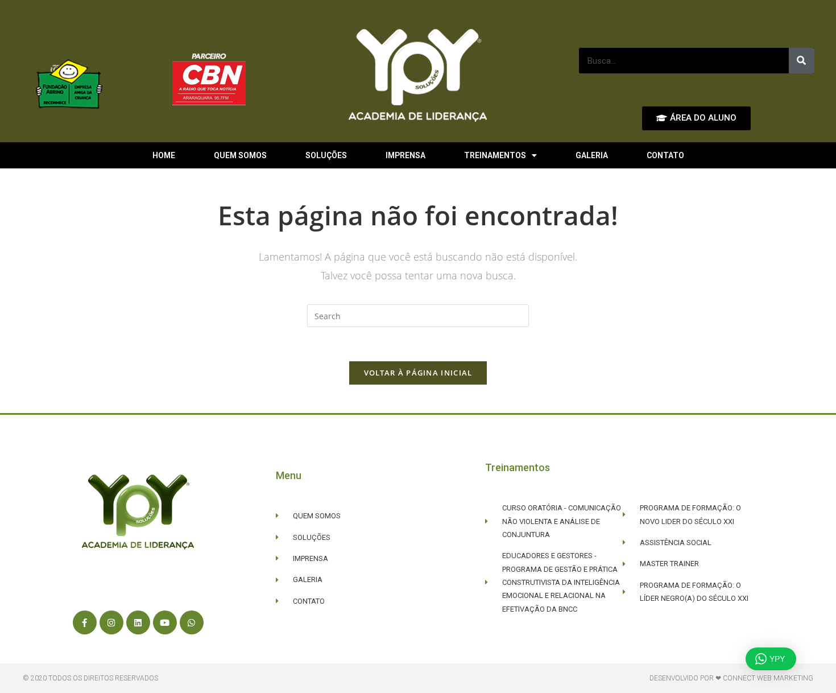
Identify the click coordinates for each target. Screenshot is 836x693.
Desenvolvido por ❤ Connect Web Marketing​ (731, 678)
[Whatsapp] (192, 622)
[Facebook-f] (85, 622)
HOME (163, 155)
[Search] (801, 60)
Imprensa (405, 155)
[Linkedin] (138, 622)
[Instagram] (111, 622)
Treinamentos (495, 155)
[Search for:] (418, 315)
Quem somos (240, 155)
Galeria (592, 155)
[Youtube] (165, 622)
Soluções (326, 155)
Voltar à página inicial (418, 373)
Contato (665, 155)
